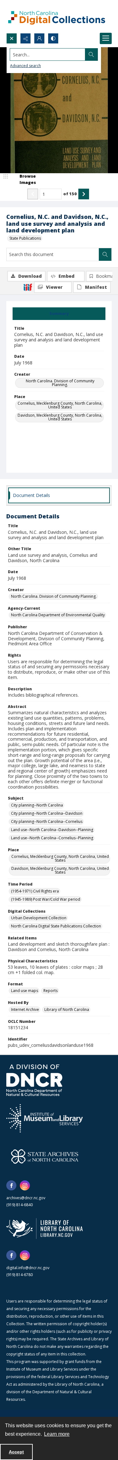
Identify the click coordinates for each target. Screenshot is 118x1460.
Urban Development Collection (38, 918)
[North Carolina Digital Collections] (56, 16)
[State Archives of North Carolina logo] (44, 1156)
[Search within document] (105, 254)
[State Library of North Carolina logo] (44, 1228)
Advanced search (25, 65)
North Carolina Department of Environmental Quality (58, 615)
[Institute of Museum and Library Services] (44, 1118)
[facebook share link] (11, 1185)
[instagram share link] (25, 1185)
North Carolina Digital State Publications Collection (56, 926)
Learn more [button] (57, 1434)
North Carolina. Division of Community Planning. (60, 382)
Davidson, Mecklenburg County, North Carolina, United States (60, 417)
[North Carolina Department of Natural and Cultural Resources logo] (34, 1080)
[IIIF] (28, 287)
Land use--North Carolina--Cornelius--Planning (52, 838)
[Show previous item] (32, 194)
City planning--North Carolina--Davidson (46, 813)
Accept (16, 1451)
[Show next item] (83, 194)
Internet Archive (25, 1009)
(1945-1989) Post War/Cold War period (45, 899)
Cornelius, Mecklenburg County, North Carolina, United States (60, 405)
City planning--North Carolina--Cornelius (46, 821)
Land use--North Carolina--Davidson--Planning (52, 829)
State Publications (25, 238)
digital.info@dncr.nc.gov (27, 1267)
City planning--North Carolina (37, 805)
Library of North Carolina (66, 1009)
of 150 (70, 194)
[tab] (59, 314)
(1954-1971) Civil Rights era (35, 891)
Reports (50, 990)
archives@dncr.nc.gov (25, 1198)
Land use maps (24, 990)
